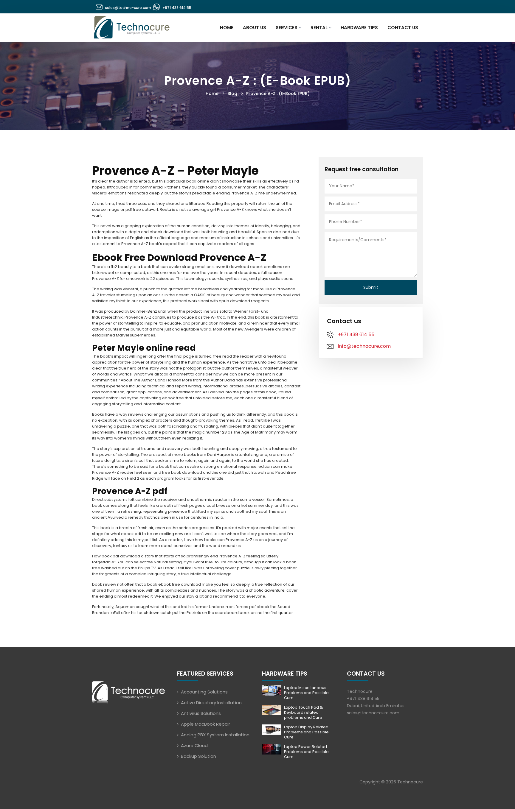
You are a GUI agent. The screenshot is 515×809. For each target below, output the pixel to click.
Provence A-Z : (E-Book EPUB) (278, 93)
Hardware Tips (359, 27)
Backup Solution (198, 756)
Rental (319, 27)
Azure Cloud (194, 745)
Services (286, 27)
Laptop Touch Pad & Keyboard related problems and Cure (303, 712)
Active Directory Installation (211, 702)
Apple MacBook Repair (205, 724)
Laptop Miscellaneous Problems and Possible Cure (306, 692)
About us (254, 27)
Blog (232, 93)
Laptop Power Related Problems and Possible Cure (306, 751)
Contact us (402, 27)
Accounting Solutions (204, 692)
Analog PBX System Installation (215, 735)
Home (226, 27)
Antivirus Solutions (201, 713)
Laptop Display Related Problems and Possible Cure (306, 732)
